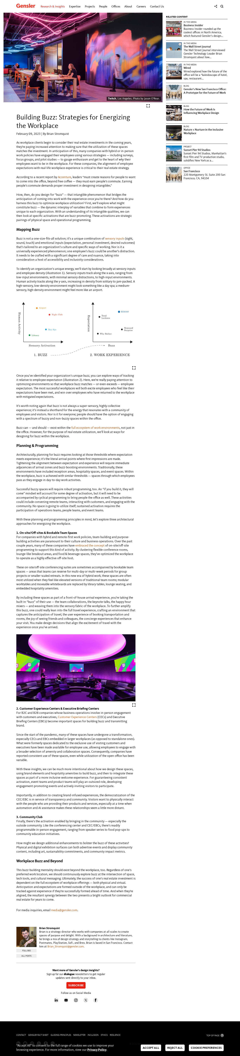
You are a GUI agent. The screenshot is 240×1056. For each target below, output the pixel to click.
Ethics (104, 1035)
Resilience (115, 1035)
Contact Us (157, 6)
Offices (115, 6)
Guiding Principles (61, 1035)
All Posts (26, 956)
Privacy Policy (96, 1049)
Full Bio (26, 951)
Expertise (74, 6)
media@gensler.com (64, 910)
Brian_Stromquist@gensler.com (65, 946)
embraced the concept (90, 545)
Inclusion (93, 1035)
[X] (85, 1001)
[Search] (222, 6)
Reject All (175, 1047)
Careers (141, 6)
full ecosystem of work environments (95, 427)
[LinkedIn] (56, 1001)
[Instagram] (75, 1001)
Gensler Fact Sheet (38, 1035)
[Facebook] (95, 1001)
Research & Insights (53, 6)
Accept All (151, 1047)
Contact (21, 1035)
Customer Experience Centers (77, 717)
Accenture (64, 177)
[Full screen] (148, 106)
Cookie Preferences (206, 1047)
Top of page (213, 1036)
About (128, 6)
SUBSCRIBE (76, 985)
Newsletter (79, 1035)
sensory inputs (114, 238)
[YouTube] (66, 1001)
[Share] (215, 6)
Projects (90, 6)
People (103, 6)
